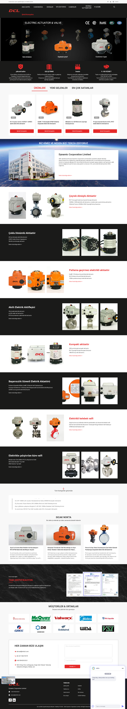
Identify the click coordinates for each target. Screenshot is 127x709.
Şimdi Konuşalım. (22, 131)
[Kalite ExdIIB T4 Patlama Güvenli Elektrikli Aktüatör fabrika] (17, 279)
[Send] (122, 706)
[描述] (114, 7)
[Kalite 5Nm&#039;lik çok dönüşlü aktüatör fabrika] (109, 242)
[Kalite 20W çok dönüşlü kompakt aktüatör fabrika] (17, 353)
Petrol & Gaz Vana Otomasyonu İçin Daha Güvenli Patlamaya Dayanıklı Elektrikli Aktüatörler (101, 549)
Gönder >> (72, 666)
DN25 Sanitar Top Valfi (15, 464)
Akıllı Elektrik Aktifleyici (22, 307)
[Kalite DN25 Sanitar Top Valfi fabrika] (109, 465)
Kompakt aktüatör (79, 344)
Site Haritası (81, 692)
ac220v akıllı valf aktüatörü (16, 313)
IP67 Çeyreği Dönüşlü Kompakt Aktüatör (80, 350)
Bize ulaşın (66, 695)
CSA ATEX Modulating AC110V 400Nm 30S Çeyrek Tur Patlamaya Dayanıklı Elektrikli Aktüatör (49, 123)
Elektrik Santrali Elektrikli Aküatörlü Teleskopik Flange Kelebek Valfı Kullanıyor (90, 424)
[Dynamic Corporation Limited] (14, 10)
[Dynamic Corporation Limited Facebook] (108, 1)
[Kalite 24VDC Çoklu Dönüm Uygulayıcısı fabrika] (90, 242)
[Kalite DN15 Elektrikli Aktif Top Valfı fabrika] (90, 465)
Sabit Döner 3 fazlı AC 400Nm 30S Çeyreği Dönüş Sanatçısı (34, 505)
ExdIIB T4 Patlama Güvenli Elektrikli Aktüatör (81, 274)
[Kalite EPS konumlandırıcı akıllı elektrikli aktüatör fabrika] (109, 316)
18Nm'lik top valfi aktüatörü (76, 352)
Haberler (80, 685)
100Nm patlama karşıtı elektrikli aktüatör (80, 278)
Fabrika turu (66, 689)
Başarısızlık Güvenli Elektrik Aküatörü (29, 381)
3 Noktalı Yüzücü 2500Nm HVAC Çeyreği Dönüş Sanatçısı (84, 204)
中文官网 (97, 7)
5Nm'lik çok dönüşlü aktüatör (17, 241)
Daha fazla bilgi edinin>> (65, 175)
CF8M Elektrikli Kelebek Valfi (76, 426)
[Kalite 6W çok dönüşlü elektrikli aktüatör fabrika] (71, 242)
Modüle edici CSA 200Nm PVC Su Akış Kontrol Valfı (22, 459)
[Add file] (93, 706)
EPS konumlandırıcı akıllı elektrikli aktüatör (20, 315)
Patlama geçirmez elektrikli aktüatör (89, 270)
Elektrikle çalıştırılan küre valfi (25, 455)
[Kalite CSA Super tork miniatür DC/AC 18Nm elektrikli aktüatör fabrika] (105, 107)
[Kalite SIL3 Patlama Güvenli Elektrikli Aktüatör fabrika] (36, 279)
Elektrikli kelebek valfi (81, 418)
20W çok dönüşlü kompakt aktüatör (79, 348)
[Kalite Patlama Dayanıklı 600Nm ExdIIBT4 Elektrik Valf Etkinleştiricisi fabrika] (71, 390)
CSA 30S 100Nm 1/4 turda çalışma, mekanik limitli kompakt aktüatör (21, 122)
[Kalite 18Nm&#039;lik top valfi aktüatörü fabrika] (55, 353)
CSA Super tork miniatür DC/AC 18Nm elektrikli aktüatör (103, 122)
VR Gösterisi (61, 7)
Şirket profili (66, 685)
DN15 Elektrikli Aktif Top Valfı (17, 461)
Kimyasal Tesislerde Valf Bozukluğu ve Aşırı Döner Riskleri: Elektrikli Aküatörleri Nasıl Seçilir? (62, 549)
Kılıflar (79, 689)
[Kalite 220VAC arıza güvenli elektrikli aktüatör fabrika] (109, 390)
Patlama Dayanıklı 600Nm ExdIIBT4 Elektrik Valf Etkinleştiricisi (26, 385)
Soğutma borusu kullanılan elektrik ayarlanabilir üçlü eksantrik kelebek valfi (89, 422)
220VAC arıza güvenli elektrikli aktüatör (19, 389)
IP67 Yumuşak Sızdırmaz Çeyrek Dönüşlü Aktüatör (83, 200)
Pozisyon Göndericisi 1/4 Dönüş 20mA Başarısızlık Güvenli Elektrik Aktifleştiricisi (31, 387)
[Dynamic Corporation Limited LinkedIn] (110, 1)
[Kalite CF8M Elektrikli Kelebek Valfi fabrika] (55, 428)
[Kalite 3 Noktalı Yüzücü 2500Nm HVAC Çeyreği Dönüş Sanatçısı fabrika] (55, 205)
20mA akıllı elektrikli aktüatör (16, 311)
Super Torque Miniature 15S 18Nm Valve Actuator (31, 500)
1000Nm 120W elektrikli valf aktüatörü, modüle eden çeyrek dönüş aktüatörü (90, 202)
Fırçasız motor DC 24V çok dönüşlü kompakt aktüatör (32, 502)
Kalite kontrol (67, 692)
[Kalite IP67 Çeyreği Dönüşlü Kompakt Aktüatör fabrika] (36, 353)
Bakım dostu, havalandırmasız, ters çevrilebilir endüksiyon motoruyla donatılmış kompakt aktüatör (76, 123)
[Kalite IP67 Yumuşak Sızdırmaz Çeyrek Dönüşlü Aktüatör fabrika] (17, 205)
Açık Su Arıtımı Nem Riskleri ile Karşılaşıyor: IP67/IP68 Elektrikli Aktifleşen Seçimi (24, 549)
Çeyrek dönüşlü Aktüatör (82, 196)
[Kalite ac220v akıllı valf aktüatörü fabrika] (90, 316)
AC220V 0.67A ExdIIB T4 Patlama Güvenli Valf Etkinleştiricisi (34, 508)
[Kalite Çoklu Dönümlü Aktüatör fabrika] (63, 39)
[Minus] (123, 668)
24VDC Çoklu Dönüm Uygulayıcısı (18, 239)
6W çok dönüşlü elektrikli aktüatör (18, 237)
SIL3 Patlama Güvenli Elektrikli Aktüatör (80, 276)
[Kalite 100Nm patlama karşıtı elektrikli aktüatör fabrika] (55, 279)
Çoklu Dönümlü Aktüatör (22, 233)
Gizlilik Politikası (82, 695)
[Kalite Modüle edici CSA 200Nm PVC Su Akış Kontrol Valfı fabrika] (71, 465)
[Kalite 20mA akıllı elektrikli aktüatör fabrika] (71, 316)
